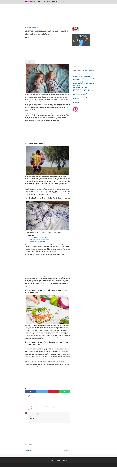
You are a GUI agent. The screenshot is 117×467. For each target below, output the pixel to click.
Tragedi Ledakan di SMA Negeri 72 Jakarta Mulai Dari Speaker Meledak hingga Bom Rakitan (84, 78)
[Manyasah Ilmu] (30, 2)
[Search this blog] (91, 2)
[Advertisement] (58, 15)
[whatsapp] (64, 391)
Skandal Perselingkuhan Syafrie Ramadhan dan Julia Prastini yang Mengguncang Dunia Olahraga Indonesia (83, 89)
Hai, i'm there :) (57, 460)
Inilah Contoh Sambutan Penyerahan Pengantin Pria (41, 239)
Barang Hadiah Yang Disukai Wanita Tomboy (39, 237)
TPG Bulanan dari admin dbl (81, 74)
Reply (30, 421)
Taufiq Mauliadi (32, 414)
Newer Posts (28, 450)
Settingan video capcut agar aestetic (37, 241)
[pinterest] (53, 391)
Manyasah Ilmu (61, 465)
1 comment (27, 37)
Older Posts (66, 450)
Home (51, 460)
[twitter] (42, 391)
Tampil (31, 62)
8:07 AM (30, 416)
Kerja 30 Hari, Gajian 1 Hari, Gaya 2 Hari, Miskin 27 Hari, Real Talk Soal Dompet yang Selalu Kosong (84, 83)
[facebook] (30, 391)
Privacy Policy (64, 460)
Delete (33, 421)
